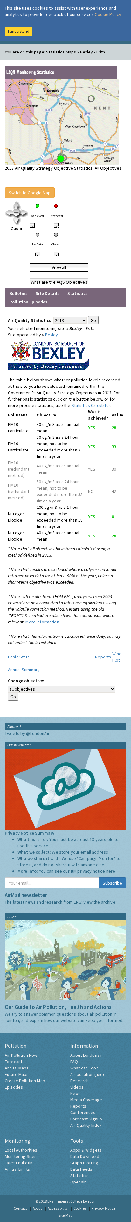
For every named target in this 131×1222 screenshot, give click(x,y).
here (110, 871)
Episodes (14, 1087)
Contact (20, 1208)
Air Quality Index (85, 1125)
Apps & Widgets (85, 1150)
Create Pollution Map (25, 1080)
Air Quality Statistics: (30, 320)
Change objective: (26, 681)
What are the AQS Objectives (59, 282)
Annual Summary (24, 669)
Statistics (79, 1175)
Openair (78, 1182)
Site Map (65, 1215)
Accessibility (58, 1208)
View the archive (99, 902)
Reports (103, 657)
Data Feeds (81, 1169)
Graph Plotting (84, 1163)
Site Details (47, 293)
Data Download (84, 1156)
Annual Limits (17, 1169)
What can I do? (84, 1068)
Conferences (83, 1112)
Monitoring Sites (21, 1156)
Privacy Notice (103, 1208)
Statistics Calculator (91, 405)
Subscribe (112, 883)
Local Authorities (21, 1150)
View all (59, 267)
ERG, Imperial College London (71, 1201)
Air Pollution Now (21, 1055)
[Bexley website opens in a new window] (48, 353)
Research (79, 1080)
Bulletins (19, 293)
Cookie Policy (108, 14)
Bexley (51, 334)
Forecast (13, 1061)
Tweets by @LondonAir (27, 733)
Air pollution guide (88, 1074)
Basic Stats (19, 657)
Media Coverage (86, 1100)
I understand (18, 31)
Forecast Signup (86, 1119)
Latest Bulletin (18, 1163)
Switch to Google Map (30, 192)
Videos (77, 1087)
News (75, 1093)
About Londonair (86, 1055)
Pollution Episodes (29, 302)
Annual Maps (17, 1068)
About (37, 1208)
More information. (42, 622)
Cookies (79, 1208)
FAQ (74, 1061)
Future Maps (17, 1074)
